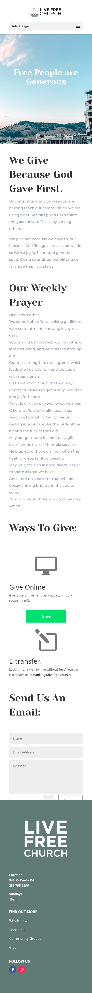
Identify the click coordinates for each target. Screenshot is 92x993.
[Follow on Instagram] (21, 969)
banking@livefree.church (52, 675)
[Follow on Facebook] (12, 969)
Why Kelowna (20, 920)
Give (46, 616)
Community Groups (25, 938)
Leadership (18, 929)
